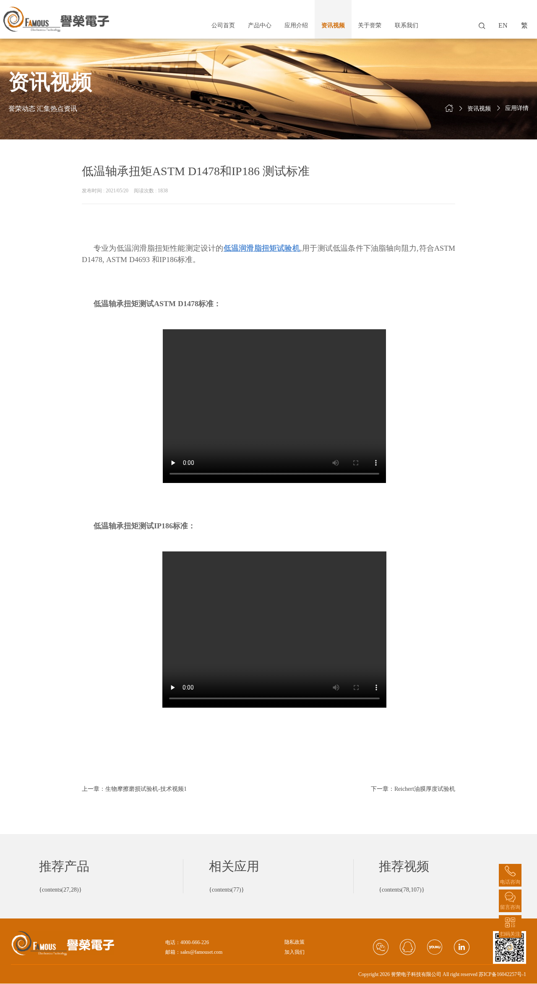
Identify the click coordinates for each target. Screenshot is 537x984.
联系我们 (406, 25)
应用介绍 (296, 25)
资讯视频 (333, 25)
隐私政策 (294, 942)
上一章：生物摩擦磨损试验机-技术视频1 (134, 789)
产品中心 (259, 25)
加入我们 (294, 952)
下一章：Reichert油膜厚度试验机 (413, 789)
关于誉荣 (369, 25)
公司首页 (223, 25)
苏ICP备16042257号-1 (502, 974)
